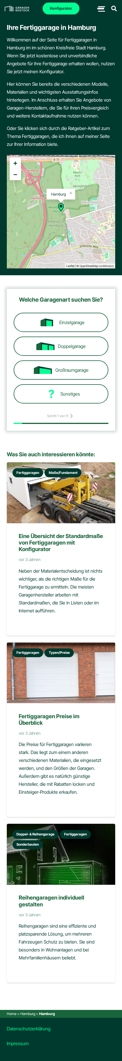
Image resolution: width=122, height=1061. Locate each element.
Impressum (18, 1043)
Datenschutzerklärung (29, 1028)
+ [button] (15, 163)
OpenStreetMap (88, 266)
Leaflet (70, 266)
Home (11, 1014)
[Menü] (101, 8)
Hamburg (27, 1014)
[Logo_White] (17, 8)
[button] (114, 8)
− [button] (15, 174)
